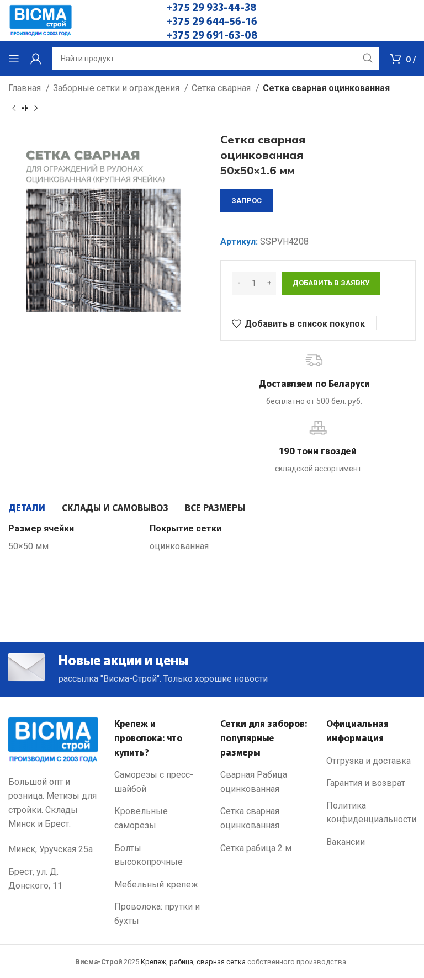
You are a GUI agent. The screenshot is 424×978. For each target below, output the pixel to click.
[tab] (26, 507)
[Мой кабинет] (36, 58)
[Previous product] (13, 108)
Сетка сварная (222, 88)
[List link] (159, 782)
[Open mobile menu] (14, 58)
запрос (246, 200)
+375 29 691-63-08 (212, 34)
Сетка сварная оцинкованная (326, 88)
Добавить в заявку (331, 283)
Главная (25, 88)
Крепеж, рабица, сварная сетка (193, 962)
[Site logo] (40, 20)
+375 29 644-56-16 (212, 20)
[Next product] (35, 108)
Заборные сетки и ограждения (117, 88)
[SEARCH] (367, 58)
